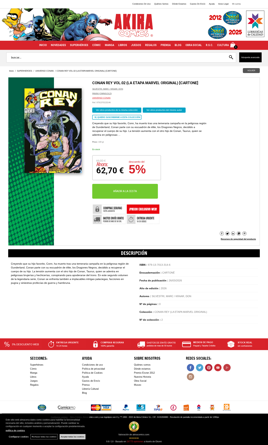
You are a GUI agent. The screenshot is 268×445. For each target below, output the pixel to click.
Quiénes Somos (161, 4)
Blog (84, 392)
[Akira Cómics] (134, 27)
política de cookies (15, 430)
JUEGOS (136, 45)
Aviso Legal (223, 4)
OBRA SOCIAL (193, 45)
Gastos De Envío (197, 4)
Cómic (33, 368)
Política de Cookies (92, 372)
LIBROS (122, 45)
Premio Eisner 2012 (144, 372)
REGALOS (151, 45)
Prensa (86, 384)
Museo (137, 384)
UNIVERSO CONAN (101, 98)
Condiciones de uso (92, 364)
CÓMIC (96, 45)
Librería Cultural (90, 388)
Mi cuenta (236, 4)
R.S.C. (209, 45)
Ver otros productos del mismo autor (164, 110)
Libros (33, 376)
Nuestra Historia (142, 376)
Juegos (34, 380)
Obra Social (140, 380)
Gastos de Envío (91, 380)
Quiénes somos (142, 364)
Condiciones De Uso (141, 4)
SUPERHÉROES (79, 45)
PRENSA (166, 45)
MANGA (109, 45)
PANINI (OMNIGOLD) (102, 93)
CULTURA (223, 45)
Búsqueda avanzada (250, 57)
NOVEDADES (58, 45)
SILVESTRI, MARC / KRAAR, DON (107, 89)
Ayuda (212, 4)
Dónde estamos (142, 368)
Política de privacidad (93, 368)
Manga (33, 372)
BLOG (178, 45)
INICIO (43, 45)
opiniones (135, 441)
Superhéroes (36, 364)
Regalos (34, 384)
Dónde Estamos (179, 4)
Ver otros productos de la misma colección (117, 110)
